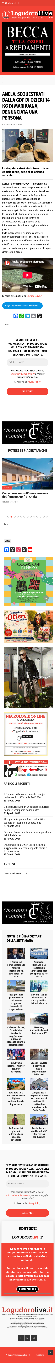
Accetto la (28, 381)
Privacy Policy (33, 381)
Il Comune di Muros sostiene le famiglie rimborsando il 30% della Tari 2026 (24, 796)
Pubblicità (40, 1355)
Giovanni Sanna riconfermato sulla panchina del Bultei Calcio (27, 834)
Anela (7, 324)
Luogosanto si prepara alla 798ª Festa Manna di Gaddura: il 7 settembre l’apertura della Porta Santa (39, 1101)
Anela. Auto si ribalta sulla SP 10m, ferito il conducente (39, 1132)
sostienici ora (27, 1289)
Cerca (6, 524)
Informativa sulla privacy (22, 373)
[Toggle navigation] (6, 80)
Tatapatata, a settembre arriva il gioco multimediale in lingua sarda (16, 1098)
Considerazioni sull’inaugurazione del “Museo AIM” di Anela (25, 495)
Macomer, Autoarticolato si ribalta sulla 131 (39, 1030)
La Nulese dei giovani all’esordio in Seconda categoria (16, 1134)
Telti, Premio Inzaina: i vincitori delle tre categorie (16, 1067)
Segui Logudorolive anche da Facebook (22, 305)
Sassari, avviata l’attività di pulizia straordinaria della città (39, 1069)
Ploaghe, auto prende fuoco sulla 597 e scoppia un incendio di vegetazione (24, 821)
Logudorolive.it (34, 296)
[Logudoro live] (27, 15)
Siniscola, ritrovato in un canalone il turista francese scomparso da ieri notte (26, 808)
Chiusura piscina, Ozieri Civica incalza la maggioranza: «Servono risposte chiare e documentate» (25, 848)
